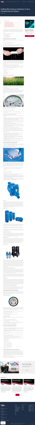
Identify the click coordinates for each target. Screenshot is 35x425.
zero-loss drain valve (10, 178)
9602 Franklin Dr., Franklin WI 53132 (4, 411)
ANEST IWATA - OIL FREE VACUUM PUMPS (31, 408)
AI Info (15, 414)
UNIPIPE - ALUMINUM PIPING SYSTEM (31, 407)
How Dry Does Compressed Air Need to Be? (9, 25)
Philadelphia (2, 419)
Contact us (6, 357)
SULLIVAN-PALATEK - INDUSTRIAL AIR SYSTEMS (31, 409)
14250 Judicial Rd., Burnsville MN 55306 (4, 414)
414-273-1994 (3, 412)
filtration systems (7, 320)
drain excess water (14, 162)
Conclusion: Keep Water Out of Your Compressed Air (10, 26)
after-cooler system (5, 203)
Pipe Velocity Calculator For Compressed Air (17, 410)
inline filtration (8, 34)
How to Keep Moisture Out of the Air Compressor (9, 24)
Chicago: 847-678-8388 (24, 1)
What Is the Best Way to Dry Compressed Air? (9, 23)
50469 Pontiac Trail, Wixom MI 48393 (4, 417)
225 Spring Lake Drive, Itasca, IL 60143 (4, 408)
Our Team (16, 405)
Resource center (16, 406)
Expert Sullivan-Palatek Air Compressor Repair (17, 386)
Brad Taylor (4, 392)
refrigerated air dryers (15, 238)
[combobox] (30, 1)
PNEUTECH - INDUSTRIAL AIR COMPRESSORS (31, 405)
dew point (5, 86)
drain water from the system (8, 36)
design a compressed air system (13, 356)
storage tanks (7, 35)
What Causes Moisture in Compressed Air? (9, 22)
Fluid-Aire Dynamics (5, 356)
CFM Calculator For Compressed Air (17, 407)
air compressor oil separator (8, 234)
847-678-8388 (3, 409)
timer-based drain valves (14, 175)
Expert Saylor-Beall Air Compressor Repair (5, 386)
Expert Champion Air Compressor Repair (28, 386)
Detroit (1, 416)
